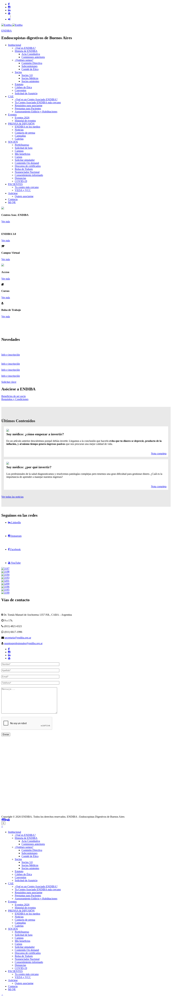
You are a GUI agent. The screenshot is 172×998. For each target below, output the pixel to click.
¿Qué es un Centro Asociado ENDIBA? (36, 99)
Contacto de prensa (25, 132)
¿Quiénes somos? (24, 60)
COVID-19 (21, 181)
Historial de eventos (25, 120)
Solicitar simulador (25, 160)
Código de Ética (23, 87)
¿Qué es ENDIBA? (25, 48)
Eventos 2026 (22, 117)
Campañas (20, 135)
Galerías (19, 138)
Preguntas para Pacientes (28, 108)
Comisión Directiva (32, 63)
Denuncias (20, 178)
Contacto (13, 199)
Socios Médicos (30, 78)
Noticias (19, 129)
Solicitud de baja (23, 147)
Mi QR (12, 202)
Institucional (14, 45)
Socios (18, 72)
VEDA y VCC (23, 190)
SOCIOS (13, 141)
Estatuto (19, 84)
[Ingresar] (9, 19)
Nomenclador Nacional (27, 172)
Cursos (18, 157)
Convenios (20, 90)
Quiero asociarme (24, 196)
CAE (11, 96)
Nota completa (158, 453)
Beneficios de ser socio (13, 396)
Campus (19, 150)
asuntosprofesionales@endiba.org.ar (23, 643)
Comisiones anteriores (33, 57)
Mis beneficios (22, 153)
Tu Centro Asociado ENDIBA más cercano (38, 102)
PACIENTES (15, 184)
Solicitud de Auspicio (26, 93)
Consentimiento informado (29, 175)
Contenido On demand (27, 163)
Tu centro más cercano (27, 187)
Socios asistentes (30, 81)
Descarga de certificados (28, 166)
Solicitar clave (8, 381)
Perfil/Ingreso (22, 144)
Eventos (12, 114)
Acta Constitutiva (31, 54)
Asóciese (13, 193)
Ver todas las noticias (12, 496)
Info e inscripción (10, 354)
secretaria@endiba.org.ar (18, 637)
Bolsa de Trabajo (24, 169)
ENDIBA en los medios (27, 126)
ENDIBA (6, 30)
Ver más (5, 221)
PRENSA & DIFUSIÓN (21, 123)
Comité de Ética (30, 69)
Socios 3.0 (27, 75)
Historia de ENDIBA (26, 51)
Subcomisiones (29, 66)
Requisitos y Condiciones (14, 399)
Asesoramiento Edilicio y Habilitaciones (36, 111)
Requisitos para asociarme (28, 105)
